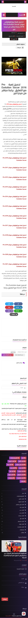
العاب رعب (12, 468)
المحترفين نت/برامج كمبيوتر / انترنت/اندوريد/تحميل (16, 408)
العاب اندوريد (11, 461)
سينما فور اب (15, 419)
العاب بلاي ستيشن (20, 465)
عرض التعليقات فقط (19, 355)
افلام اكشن (24, 413)
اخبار (23, 458)
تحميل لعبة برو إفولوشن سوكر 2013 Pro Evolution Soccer (14, 187)
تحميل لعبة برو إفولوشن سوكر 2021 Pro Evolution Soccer (14, 265)
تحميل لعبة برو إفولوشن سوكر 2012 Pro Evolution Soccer (14, 178)
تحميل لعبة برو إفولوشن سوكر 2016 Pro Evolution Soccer (14, 216)
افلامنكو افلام (19, 413)
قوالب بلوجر (6, 404)
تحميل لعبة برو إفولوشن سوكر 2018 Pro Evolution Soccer (14, 236)
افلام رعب (14, 415)
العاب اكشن (21, 461)
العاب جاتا (9, 465)
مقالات (22, 481)
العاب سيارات (21, 471)
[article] (14, 324)
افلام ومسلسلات (14, 458)
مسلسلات (8, 413)
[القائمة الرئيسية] (4, 15)
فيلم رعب (6, 419)
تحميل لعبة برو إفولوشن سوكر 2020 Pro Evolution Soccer (14, 255)
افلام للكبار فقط (12, 424)
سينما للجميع (23, 417)
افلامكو (20, 415)
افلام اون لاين (12, 413)
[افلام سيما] (14, 6)
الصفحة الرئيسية (20, 36)
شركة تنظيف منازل (22, 436)
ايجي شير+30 (23, 424)
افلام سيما (8, 616)
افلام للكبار (18, 424)
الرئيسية (21, 15)
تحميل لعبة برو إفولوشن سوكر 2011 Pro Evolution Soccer (14, 168)
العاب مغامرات (20, 478)
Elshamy (23, 560)
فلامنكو (9, 415)
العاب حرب (21, 468)
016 (8, 104)
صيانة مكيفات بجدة (13, 433)
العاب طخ (12, 471)
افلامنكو (24, 415)
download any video (22, 439)
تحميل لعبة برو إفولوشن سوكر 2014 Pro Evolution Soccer (14, 197)
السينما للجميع (5, 415)
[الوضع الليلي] (24, 614)
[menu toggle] (25, 2)
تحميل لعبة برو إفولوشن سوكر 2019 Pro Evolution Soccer (14, 245)
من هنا (19, 48)
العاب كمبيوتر (11, 36)
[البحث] (3, 2)
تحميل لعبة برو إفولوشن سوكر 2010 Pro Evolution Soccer (14, 159)
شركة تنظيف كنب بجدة (21, 433)
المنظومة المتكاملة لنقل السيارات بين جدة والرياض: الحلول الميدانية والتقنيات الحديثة (15, 555)
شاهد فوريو (23, 419)
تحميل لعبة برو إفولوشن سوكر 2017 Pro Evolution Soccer (14, 226)
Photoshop (18, 404)
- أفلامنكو (4, 413)
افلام (18, 415)
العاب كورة (10, 475)
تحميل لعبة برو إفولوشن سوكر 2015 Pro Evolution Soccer (14, 207)
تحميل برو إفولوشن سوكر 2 (14, 104)
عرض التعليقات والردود (7, 355)
